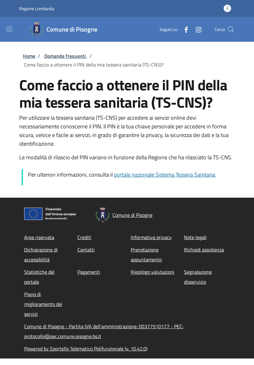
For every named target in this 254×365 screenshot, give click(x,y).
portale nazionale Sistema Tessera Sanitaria (164, 174)
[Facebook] (183, 29)
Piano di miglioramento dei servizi (43, 304)
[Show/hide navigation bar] (9, 29)
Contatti (86, 249)
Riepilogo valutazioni (152, 272)
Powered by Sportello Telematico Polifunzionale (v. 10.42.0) (85, 348)
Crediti (84, 237)
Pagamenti (88, 272)
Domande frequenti (65, 56)
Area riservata (39, 237)
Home (29, 56)
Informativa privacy (151, 237)
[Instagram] (196, 29)
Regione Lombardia (36, 8)
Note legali (195, 237)
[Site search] (231, 29)
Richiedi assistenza (204, 249)
